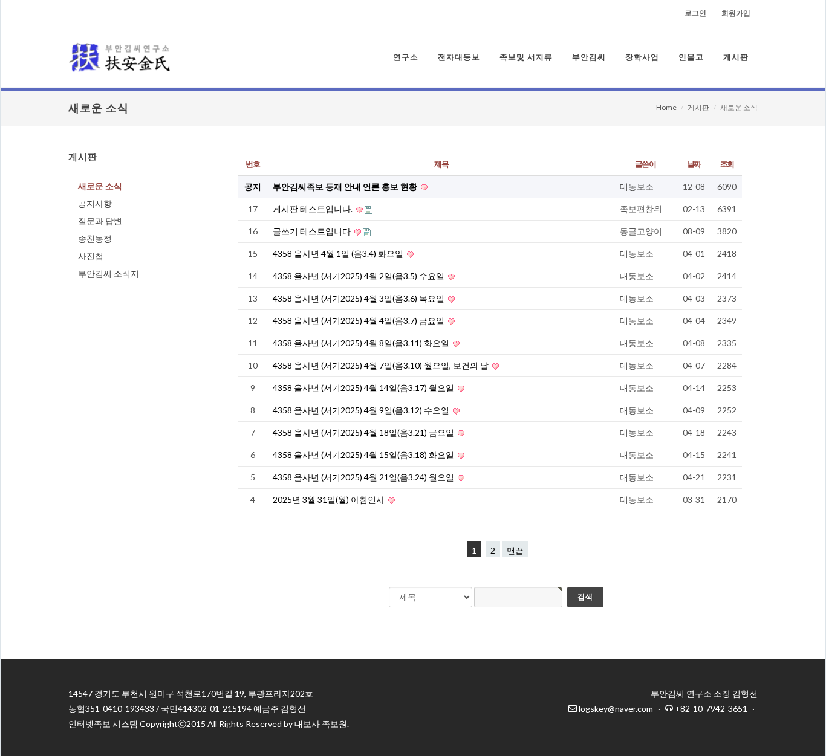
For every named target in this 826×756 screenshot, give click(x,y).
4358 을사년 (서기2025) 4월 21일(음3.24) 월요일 (364, 477)
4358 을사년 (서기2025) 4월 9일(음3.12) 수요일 (362, 410)
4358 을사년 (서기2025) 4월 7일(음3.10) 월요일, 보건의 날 (381, 365)
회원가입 (735, 13)
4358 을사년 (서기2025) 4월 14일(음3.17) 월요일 (364, 388)
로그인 (695, 13)
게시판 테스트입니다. (313, 209)
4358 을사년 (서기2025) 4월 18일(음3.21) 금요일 (364, 432)
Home (666, 107)
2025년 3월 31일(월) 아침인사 (329, 499)
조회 (727, 164)
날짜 (694, 164)
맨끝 (515, 550)
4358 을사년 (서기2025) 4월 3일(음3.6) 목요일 (359, 298)
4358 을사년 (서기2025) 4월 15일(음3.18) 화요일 (364, 455)
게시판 (698, 107)
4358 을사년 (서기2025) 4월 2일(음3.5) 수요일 (359, 276)
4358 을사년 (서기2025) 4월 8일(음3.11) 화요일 (362, 343)
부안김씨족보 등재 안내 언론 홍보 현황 (346, 186)
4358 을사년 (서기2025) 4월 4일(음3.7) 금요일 (359, 320)
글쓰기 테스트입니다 (313, 231)
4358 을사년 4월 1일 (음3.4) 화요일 (339, 253)
